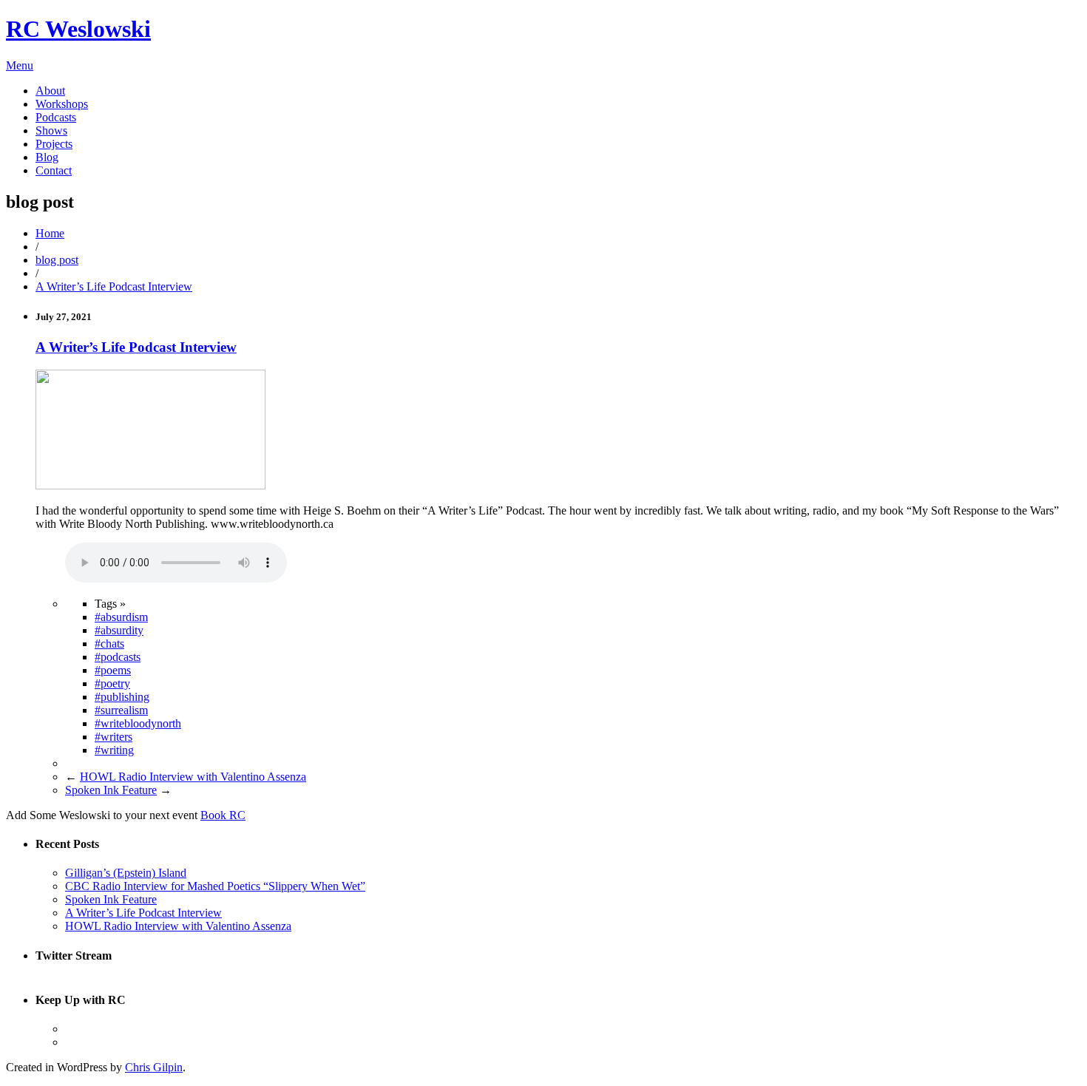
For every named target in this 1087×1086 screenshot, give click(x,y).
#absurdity (119, 630)
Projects (53, 144)
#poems (113, 670)
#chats (109, 643)
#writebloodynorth (138, 723)
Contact (53, 170)
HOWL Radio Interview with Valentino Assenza (193, 776)
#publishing (122, 696)
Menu (19, 65)
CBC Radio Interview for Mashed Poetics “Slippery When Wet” (215, 886)
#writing (114, 750)
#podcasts (117, 657)
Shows (51, 130)
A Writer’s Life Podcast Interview (113, 286)
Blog (46, 157)
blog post (56, 260)
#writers (113, 736)
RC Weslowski (78, 29)
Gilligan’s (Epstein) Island (125, 872)
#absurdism (121, 617)
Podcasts (55, 117)
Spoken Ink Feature (111, 790)
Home (49, 233)
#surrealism (121, 710)
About (50, 90)
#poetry (112, 683)
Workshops (61, 104)
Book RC (222, 815)
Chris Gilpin (154, 1067)
